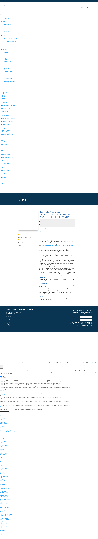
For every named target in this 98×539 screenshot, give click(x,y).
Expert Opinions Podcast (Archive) (10, 41)
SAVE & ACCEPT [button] (3, 410)
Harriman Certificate (6, 154)
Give (88, 7)
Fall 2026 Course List (6, 161)
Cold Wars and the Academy (7, 121)
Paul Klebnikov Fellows (6, 106)
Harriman (87, 322)
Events (2, 48)
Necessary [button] (2, 374)
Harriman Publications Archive (7, 134)
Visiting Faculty (5, 109)
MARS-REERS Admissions (7, 146)
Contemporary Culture (8, 78)
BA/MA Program (5, 150)
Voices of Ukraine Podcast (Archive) (10, 38)
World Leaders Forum (8, 84)
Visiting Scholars (5, 111)
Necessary (3, 376)
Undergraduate (5, 179)
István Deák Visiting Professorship (8, 105)
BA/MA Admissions (5, 144)
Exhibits (4, 54)
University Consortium (6, 124)
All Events (5, 49)
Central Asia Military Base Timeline (8, 120)
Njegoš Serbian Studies (6, 123)
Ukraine (5, 64)
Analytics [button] (1, 398)
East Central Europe (7, 61)
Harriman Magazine (7, 25)
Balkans (5, 58)
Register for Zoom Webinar (45, 231)
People (2, 140)
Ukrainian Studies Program (86, 325)
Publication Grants (5, 171)
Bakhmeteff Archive (6, 130)
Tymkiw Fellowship (5, 173)
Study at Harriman (4, 141)
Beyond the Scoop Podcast (9, 36)
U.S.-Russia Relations (8, 82)
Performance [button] (2, 394)
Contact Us (82, 7)
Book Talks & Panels (22, 232)
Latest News (6, 22)
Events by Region (6, 56)
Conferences (5, 52)
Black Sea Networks (6, 117)
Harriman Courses (5, 160)
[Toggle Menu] (0, 14)
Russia (5, 62)
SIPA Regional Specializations (7, 157)
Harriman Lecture (7, 72)
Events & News (73, 322)
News (2, 15)
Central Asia (6, 59)
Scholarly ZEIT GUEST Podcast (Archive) (11, 39)
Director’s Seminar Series (8, 79)
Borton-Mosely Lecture (8, 71)
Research (2, 90)
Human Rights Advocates (7, 104)
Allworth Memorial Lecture (9, 69)
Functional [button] (2, 390)
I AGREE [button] (10, 364)
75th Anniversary (6, 51)
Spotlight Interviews (7, 24)
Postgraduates (4, 181)
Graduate (4, 177)
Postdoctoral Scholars (6, 108)
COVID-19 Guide (6, 18)
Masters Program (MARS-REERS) (8, 156)
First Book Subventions (6, 183)
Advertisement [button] (2, 402)
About (76, 7)
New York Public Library (6, 136)
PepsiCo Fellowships (6, 170)
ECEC (28, 232)
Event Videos (6, 31)
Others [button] (1, 406)
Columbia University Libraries (7, 133)
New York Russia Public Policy (9, 81)
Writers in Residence (6, 112)
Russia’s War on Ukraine (7, 17)
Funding (2, 167)
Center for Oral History (6, 131)
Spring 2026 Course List (6, 163)
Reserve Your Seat (43, 228)
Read (4, 21)
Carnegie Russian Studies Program (8, 118)
